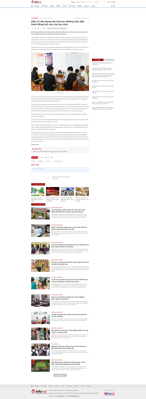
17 (111, 69)
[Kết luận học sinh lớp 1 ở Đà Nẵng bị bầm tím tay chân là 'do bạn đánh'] (40, 334)
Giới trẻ (65, 6)
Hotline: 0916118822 (87, 2)
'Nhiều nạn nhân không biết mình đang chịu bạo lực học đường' (50, 151)
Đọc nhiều (97, 60)
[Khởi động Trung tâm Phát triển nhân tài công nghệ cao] (67, 191)
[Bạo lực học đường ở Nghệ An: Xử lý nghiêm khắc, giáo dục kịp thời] (40, 300)
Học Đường (54, 344)
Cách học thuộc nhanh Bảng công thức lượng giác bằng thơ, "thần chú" (102, 69)
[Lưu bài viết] (44, 28)
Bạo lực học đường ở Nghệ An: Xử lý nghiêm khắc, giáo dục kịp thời (68, 298)
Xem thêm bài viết (60, 375)
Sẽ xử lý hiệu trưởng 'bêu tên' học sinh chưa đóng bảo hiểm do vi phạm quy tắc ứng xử (68, 211)
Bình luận (34, 157)
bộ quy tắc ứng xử (58, 161)
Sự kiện (93, 6)
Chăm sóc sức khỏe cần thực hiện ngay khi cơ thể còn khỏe (82, 199)
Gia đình (58, 6)
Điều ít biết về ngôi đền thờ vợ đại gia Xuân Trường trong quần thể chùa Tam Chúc (103, 108)
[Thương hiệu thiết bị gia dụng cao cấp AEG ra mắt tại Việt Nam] (52, 191)
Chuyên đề (34, 18)
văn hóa (48, 161)
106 (97, 98)
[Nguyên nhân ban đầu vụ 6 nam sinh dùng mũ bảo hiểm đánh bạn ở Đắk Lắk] (40, 350)
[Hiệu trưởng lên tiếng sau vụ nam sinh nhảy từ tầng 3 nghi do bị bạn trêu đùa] (40, 231)
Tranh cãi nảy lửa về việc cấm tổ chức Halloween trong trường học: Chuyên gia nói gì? (69, 280)
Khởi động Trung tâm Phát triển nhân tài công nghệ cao (67, 199)
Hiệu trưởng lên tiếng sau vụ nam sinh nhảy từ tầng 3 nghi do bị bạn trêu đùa (69, 228)
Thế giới (52, 6)
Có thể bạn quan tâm (38, 184)
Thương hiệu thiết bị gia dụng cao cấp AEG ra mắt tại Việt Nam (52, 199)
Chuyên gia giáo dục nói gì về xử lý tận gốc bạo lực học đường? (69, 315)
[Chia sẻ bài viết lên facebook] (32, 28)
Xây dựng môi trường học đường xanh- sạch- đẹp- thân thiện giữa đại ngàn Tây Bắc (68, 363)
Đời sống (37, 6)
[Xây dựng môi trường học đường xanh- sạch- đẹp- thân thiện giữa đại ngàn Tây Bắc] (40, 365)
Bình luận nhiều (109, 60)
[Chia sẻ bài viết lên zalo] (35, 28)
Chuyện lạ (79, 6)
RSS (114, 6)
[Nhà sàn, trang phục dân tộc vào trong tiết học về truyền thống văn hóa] (40, 265)
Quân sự (86, 6)
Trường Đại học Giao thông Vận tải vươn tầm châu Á (37, 199)
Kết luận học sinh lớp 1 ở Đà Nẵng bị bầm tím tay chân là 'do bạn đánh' (69, 331)
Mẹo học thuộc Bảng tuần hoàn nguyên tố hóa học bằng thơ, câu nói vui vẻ (103, 102)
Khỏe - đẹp (72, 6)
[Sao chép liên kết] (41, 28)
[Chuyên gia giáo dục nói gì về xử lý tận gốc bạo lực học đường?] (40, 318)
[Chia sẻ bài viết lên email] (38, 28)
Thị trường (44, 6)
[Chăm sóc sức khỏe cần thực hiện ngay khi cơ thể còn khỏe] (82, 191)
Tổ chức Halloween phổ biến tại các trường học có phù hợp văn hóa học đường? (70, 246)
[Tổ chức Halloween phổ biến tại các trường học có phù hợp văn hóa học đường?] (40, 248)
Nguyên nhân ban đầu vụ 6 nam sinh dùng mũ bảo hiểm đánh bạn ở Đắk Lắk (68, 347)
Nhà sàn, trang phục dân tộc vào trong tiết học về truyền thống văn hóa (70, 263)
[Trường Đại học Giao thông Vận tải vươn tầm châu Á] (37, 191)
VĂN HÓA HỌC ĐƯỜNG (46, 18)
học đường (40, 161)
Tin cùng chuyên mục (38, 204)
